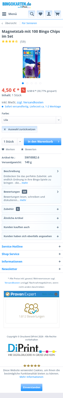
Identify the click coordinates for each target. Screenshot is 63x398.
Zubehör (11, 209)
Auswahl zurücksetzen (21, 129)
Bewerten (30, 149)
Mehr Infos (48, 294)
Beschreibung (12, 171)
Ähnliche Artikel (13, 218)
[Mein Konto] (48, 13)
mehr (24, 182)
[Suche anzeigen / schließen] (31, 13)
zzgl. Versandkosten (30, 102)
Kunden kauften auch (17, 227)
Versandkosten (12, 282)
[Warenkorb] (57, 13)
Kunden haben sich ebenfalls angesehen (28, 236)
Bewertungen (12, 191)
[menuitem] (9, 13)
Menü (12, 14)
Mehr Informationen (31, 376)
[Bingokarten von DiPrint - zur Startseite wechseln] (16, 5)
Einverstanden (31, 387)
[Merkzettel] (40, 13)
